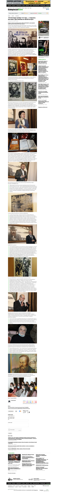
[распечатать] (16, 411)
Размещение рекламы (11, 486)
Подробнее (36, 490)
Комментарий (10, 422)
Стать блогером (24, 486)
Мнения (25, 485)
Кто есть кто (17, 485)
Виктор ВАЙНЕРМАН (18, 408)
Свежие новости (42, 59)
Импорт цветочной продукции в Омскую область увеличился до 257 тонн (43, 97)
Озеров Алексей (13, 400)
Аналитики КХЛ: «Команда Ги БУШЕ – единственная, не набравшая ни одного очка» (42, 62)
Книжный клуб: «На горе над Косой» (42, 465)
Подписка (29, 486)
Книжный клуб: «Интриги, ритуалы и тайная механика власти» (28, 461)
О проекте (16, 486)
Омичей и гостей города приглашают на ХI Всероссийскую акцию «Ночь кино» (42, 468)
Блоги (32, 485)
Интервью (22, 485)
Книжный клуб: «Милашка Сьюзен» (28, 454)
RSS (32, 486)
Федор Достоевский (11, 408)
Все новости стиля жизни (11, 473)
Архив (35, 485)
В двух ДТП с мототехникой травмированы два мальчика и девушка (43, 92)
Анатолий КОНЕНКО (11, 407)
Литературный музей (18, 407)
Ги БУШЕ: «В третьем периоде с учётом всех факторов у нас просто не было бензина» (28, 457)
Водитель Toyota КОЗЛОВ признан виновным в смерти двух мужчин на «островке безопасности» (43, 102)
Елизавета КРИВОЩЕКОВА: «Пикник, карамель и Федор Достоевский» (19, 448)
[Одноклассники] (20, 411)
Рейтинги (29, 485)
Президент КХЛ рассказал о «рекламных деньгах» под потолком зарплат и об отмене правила (28, 464)
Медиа (14, 485)
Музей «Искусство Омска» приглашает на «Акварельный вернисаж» (41, 455)
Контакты (20, 486)
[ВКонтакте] (19, 411)
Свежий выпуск (10, 485)
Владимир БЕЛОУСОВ (26, 408)
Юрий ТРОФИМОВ (25, 407)
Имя (8, 419)
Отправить (10, 433)
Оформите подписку (16, 478)
